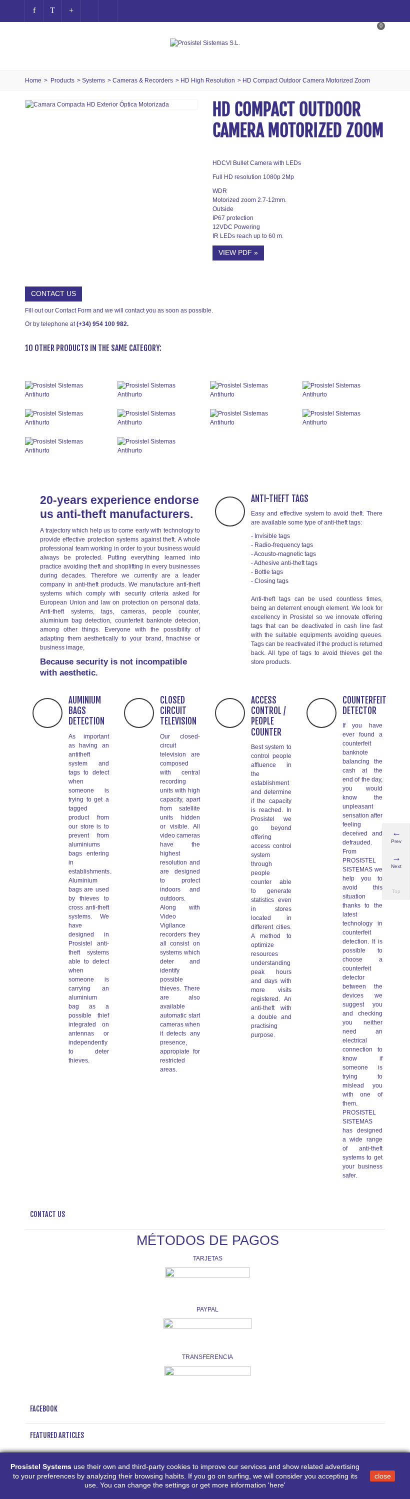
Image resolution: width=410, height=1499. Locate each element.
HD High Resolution (207, 80)
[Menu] (37, 43)
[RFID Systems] (159, 446)
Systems (93, 80)
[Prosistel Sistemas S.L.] (205, 43)
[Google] (71, 11)
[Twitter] (52, 11)
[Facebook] (34, 11)
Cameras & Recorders (142, 80)
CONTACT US (53, 294)
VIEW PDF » (238, 252)
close (382, 1476)
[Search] (374, 53)
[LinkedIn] (108, 11)
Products (62, 80)
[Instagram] (89, 11)
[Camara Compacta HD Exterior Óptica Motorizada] (97, 104)
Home (33, 80)
